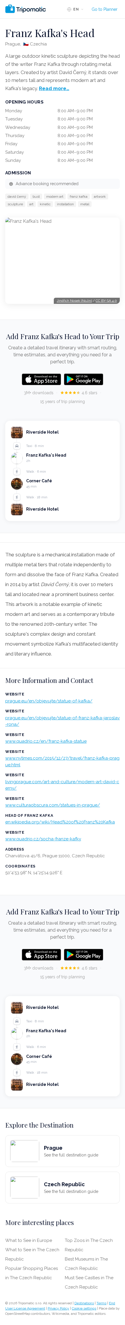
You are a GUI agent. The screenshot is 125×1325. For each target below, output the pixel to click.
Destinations (84, 1303)
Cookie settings (84, 1308)
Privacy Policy (58, 1308)
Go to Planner (104, 9)
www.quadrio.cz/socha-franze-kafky (43, 839)
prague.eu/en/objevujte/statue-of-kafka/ (48, 701)
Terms (101, 1303)
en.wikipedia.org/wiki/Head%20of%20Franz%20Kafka (60, 822)
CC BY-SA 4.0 (106, 301)
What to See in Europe (28, 1240)
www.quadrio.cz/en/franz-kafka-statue (46, 741)
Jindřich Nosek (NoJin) (74, 301)
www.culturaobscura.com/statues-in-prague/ (52, 805)
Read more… (54, 88)
